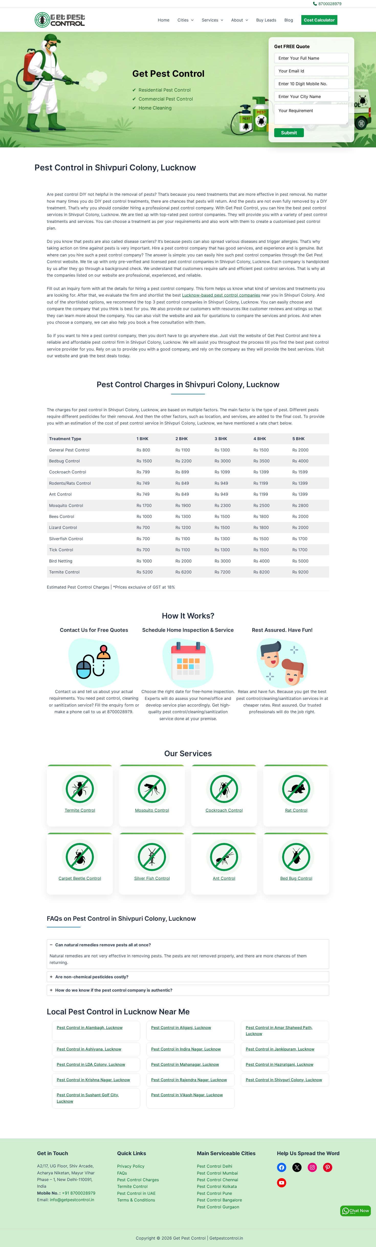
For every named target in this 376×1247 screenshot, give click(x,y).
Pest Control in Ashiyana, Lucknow (89, 1049)
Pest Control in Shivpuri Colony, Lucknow (284, 1079)
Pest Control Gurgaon (218, 1206)
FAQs (122, 1173)
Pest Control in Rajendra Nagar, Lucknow (189, 1079)
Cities (183, 20)
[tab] (188, 954)
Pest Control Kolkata (217, 1186)
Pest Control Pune (214, 1193)
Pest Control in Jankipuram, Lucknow (280, 1049)
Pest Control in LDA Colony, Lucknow (91, 1064)
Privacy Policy (131, 1166)
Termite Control (80, 810)
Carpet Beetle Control (80, 878)
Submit (289, 132)
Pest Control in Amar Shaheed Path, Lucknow (279, 1030)
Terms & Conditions (136, 1199)
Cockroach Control (224, 810)
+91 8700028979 (78, 1193)
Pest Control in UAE (136, 1193)
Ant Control (224, 878)
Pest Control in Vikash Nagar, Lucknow (187, 1094)
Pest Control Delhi (214, 1166)
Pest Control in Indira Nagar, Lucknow (186, 1049)
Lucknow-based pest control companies (221, 295)
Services (210, 20)
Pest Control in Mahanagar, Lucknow (185, 1064)
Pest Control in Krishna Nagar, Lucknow (93, 1079)
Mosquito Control (152, 810)
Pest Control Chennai (217, 1179)
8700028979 (329, 3)
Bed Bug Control (296, 878)
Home (163, 20)
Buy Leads (266, 20)
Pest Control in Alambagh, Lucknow (90, 1027)
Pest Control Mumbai (217, 1173)
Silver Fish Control (152, 878)
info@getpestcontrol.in (72, 1199)
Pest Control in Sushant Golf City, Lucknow (88, 1098)
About (237, 20)
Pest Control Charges (138, 1179)
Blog (288, 20)
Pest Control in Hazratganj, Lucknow (279, 1064)
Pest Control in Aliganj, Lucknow (181, 1027)
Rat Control (296, 810)
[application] (191, 20)
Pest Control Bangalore (219, 1199)
